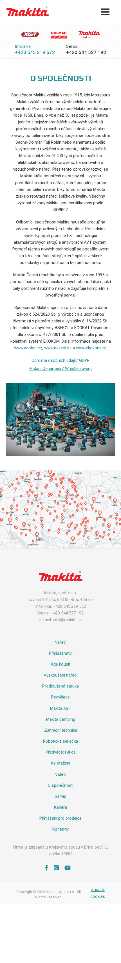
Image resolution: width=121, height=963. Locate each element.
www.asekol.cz (57, 348)
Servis (60, 796)
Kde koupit (60, 664)
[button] (105, 12)
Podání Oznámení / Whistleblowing (61, 368)
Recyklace (60, 697)
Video (60, 774)
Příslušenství (60, 653)
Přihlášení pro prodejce (60, 818)
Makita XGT (60, 708)
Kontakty (60, 829)
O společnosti (60, 785)
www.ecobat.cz (28, 348)
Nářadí (60, 642)
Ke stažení (60, 763)
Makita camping (60, 719)
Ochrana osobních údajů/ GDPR (60, 360)
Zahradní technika (60, 730)
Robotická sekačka (60, 741)
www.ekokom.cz (91, 348)
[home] (26, 11)
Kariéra (60, 807)
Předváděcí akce (61, 752)
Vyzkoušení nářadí (60, 675)
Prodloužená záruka (60, 686)
